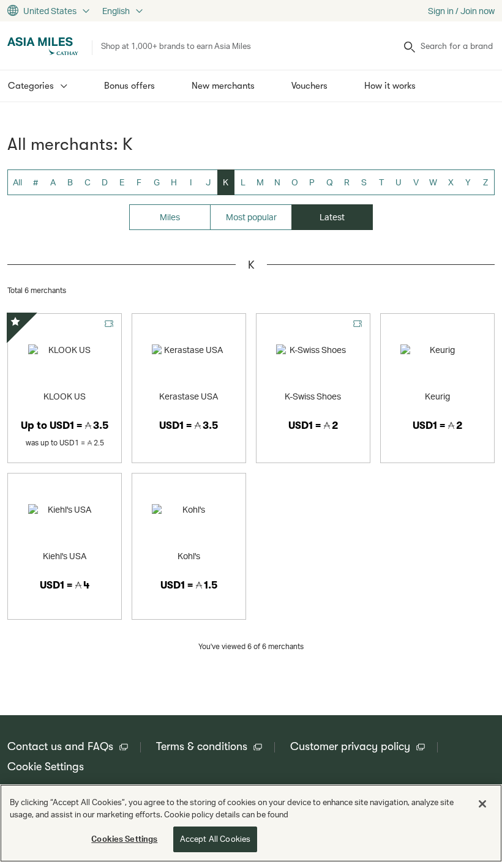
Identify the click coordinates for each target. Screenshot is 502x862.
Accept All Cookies (215, 839)
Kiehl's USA (64, 556)
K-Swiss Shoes (313, 396)
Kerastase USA (188, 396)
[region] (251, 823)
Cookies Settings (124, 839)
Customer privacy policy (350, 746)
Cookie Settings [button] (45, 766)
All (17, 182)
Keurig (437, 396)
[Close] (482, 803)
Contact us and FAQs (60, 746)
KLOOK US (64, 396)
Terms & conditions (201, 746)
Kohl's (189, 556)
